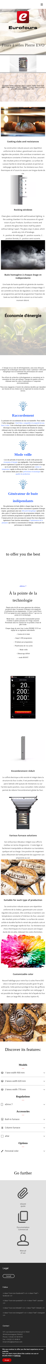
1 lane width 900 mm (15, 1072)
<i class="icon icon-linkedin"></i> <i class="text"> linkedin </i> (24, 1308)
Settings (17, 1356)
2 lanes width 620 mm (15, 1081)
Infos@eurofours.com (14, 1342)
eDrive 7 (9, 1104)
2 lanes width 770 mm (15, 1089)
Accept (7, 1360)
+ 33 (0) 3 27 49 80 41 (13, 1339)
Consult (8, 1276)
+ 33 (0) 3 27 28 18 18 (15, 1337)
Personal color (12, 1151)
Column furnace (12, 1127)
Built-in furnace (12, 1119)
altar (7, 1136)
